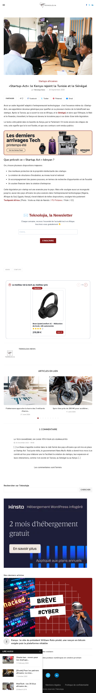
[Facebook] (86, 5)
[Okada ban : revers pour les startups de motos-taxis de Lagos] (8, 660)
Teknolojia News (39, 90)
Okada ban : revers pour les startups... (27, 658)
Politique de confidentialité (76, 685)
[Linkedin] (92, 5)
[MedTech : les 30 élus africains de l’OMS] (8, 686)
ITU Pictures (56, 200)
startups (17, 269)
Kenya (7, 269)
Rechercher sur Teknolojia (16, 485)
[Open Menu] (4, 5)
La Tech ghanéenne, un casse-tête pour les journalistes (41, 439)
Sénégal (62, 113)
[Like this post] (22, 98)
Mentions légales (53, 685)
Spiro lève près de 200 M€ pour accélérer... (71, 408)
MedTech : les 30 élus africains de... (26, 685)
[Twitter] (89, 5)
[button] (7, 397)
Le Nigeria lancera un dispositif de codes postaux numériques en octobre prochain (46, 658)
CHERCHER (85, 490)
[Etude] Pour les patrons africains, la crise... (27, 671)
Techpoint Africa (12, 200)
